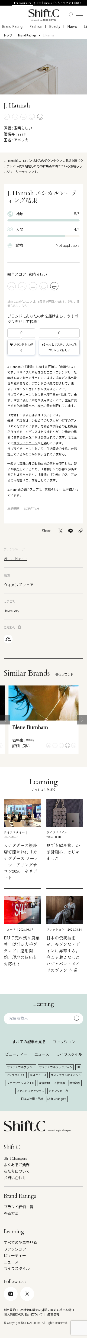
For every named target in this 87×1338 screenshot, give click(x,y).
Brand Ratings (27, 35)
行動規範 (71, 426)
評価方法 (11, 1213)
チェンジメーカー (59, 1091)
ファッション (64, 1042)
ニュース (41, 1054)
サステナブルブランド (21, 1067)
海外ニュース (38, 1075)
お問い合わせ (15, 1178)
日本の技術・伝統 (32, 1099)
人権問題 (59, 1083)
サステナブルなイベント (66, 1075)
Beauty (54, 26)
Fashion (35, 26)
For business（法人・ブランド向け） (59, 3)
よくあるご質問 (17, 1165)
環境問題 (44, 1083)
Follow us (40, 1314)
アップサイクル (16, 1075)
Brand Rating (12, 26)
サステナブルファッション (55, 1067)
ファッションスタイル (21, 1083)
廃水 (41, 406)
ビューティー (16, 1054)
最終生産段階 (16, 420)
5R (78, 1067)
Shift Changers (56, 1099)
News (72, 26)
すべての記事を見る (29, 1042)
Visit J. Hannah (15, 559)
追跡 (44, 443)
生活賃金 (53, 449)
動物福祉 (75, 1083)
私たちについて (17, 1171)
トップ (8, 35)
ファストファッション (30, 1091)
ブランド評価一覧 (18, 1207)
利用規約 (10, 1310)
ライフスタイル (69, 1054)
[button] (5, 719)
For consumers (22, 3)
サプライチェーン (19, 394)
